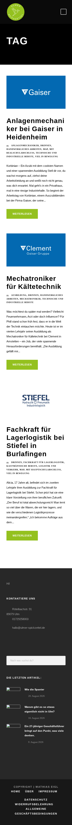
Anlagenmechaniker (25, 145)
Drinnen (45, 145)
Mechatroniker (30, 299)
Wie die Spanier (34, 689)
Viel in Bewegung (46, 156)
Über (29, 791)
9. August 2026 (35, 742)
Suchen (61, 660)
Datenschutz (36, 799)
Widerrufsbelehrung (34, 804)
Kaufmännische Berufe (21, 466)
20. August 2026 (36, 696)
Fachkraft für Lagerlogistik (43, 462)
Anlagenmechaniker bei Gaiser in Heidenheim (35, 129)
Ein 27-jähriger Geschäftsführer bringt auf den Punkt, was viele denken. (44, 731)
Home (15, 791)
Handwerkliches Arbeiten (24, 149)
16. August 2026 (36, 718)
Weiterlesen (22, 213)
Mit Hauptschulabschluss (43, 470)
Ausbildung (19, 295)
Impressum (48, 791)
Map (45, 149)
